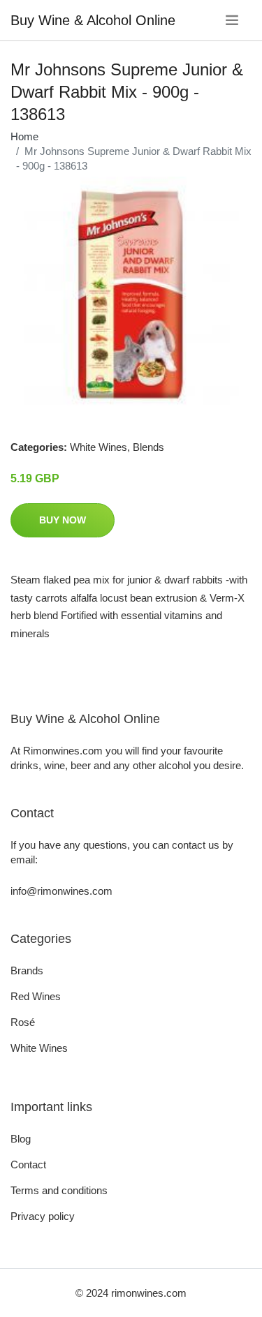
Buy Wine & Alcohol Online (92, 20)
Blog (20, 1139)
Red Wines (35, 996)
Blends (148, 447)
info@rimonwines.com (61, 891)
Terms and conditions (59, 1190)
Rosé (22, 1022)
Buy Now (62, 520)
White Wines (98, 447)
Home (24, 136)
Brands (26, 970)
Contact (28, 1164)
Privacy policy (42, 1216)
